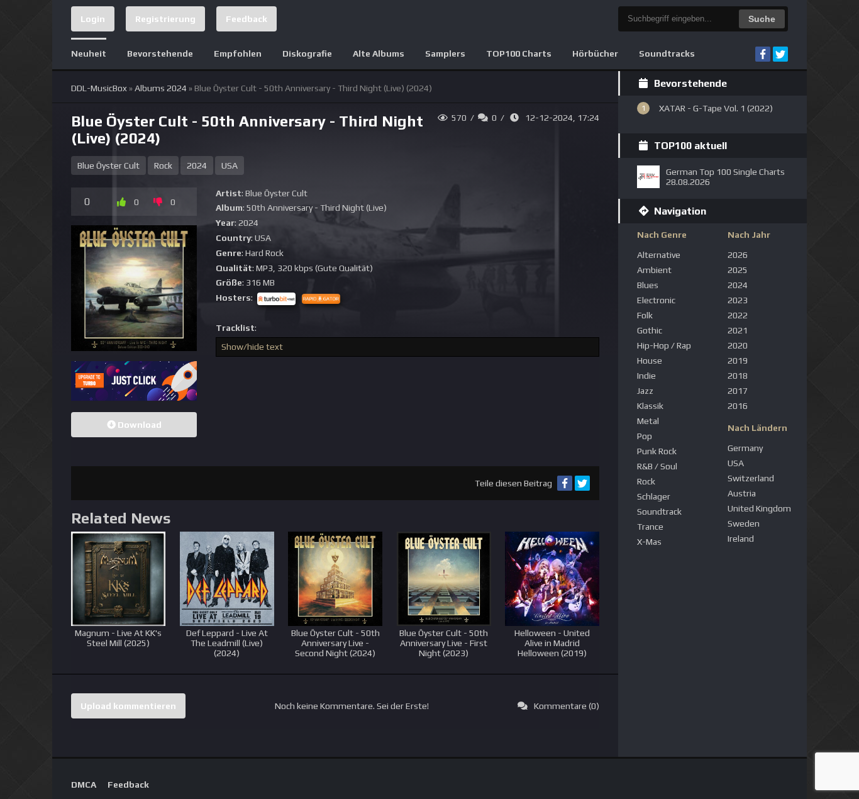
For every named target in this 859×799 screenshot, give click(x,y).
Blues (647, 285)
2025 (738, 270)
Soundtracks (667, 53)
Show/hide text (252, 347)
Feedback (246, 19)
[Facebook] (762, 54)
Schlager (653, 496)
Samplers (445, 53)
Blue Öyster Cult (108, 165)
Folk (645, 315)
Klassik (650, 406)
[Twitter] (780, 54)
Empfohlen (238, 53)
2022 (738, 315)
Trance (650, 527)
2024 (197, 165)
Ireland (741, 539)
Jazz (645, 391)
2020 (738, 345)
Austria (742, 493)
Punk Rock (657, 451)
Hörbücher (595, 53)
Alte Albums (378, 53)
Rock (163, 165)
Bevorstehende (160, 53)
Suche (761, 19)
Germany (745, 448)
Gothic (649, 330)
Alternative (658, 255)
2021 (738, 330)
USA (229, 165)
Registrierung (165, 19)
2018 (738, 376)
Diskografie (307, 53)
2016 (738, 406)
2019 (738, 360)
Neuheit (88, 53)
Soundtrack (659, 511)
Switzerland (751, 478)
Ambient (654, 270)
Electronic (656, 300)
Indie (646, 376)
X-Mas (649, 542)
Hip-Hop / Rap (664, 345)
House (649, 360)
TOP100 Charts (518, 53)
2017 (738, 391)
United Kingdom (759, 508)
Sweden (744, 523)
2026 (738, 255)
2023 (738, 300)
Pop (644, 436)
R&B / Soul (657, 466)
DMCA (83, 784)
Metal (648, 421)
